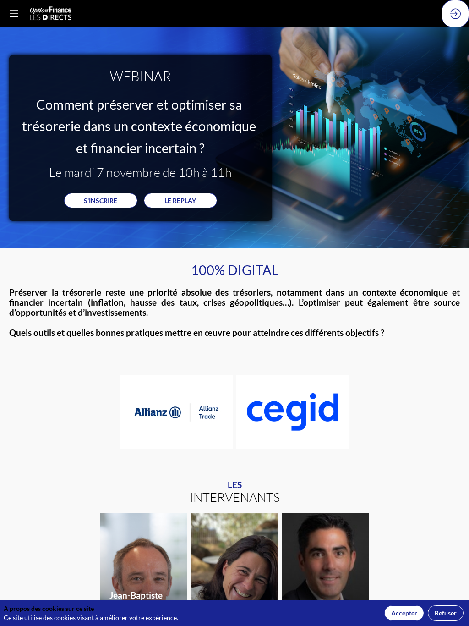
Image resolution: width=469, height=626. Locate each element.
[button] (13, 13)
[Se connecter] (455, 13)
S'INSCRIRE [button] (100, 200)
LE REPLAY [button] (180, 200)
